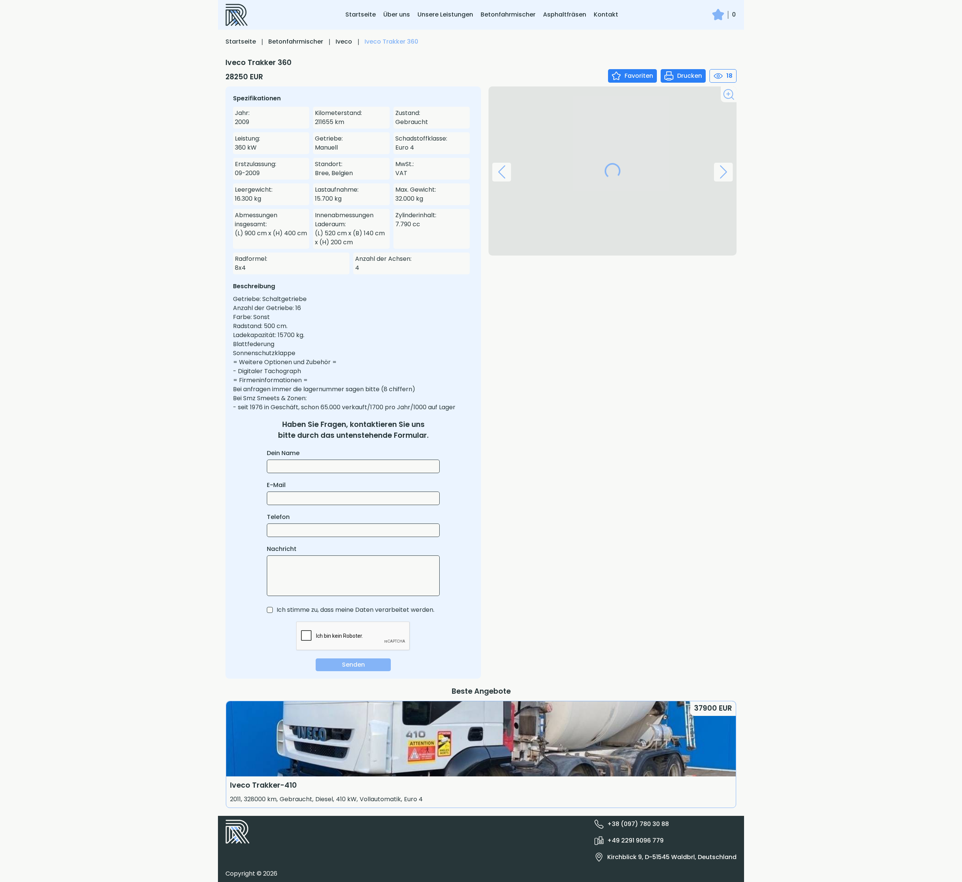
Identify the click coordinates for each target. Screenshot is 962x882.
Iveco (344, 41)
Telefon (278, 517)
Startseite (360, 14)
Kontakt (606, 14)
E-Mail (276, 485)
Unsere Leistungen (445, 14)
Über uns (396, 14)
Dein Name (283, 453)
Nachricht (281, 549)
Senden (353, 664)
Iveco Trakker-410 (263, 785)
